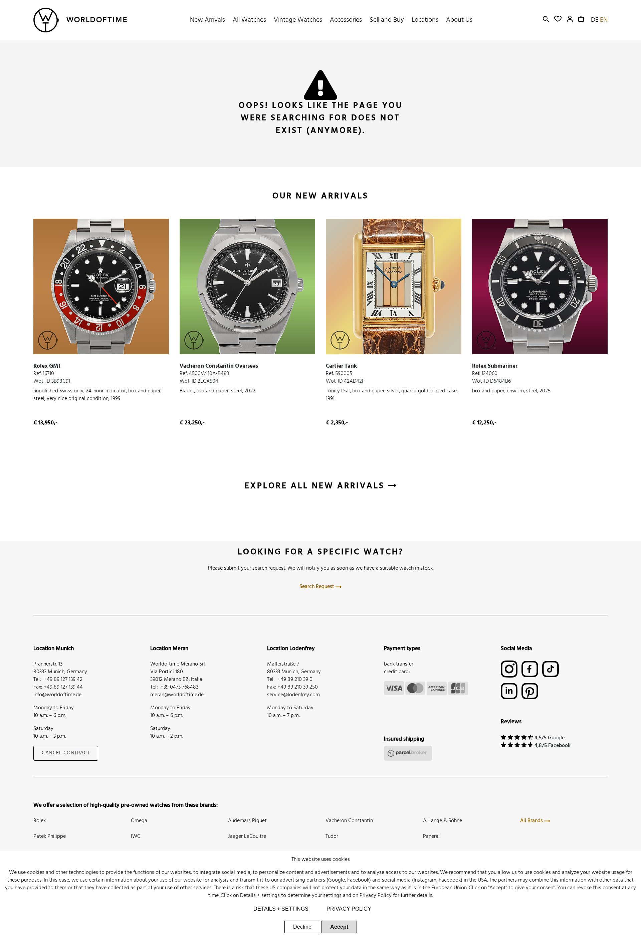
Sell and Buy (387, 20)
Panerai (431, 836)
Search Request (317, 586)
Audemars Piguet (247, 820)
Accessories (346, 20)
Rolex (39, 820)
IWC (136, 836)
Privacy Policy (376, 895)
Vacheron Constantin (349, 820)
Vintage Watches (298, 20)
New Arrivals (207, 20)
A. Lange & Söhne (442, 820)
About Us (459, 20)
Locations (425, 20)
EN (604, 20)
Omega (139, 820)
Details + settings (260, 895)
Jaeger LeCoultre (247, 836)
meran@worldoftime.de (177, 695)
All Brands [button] (532, 820)
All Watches (249, 20)
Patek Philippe (49, 836)
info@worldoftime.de (57, 695)
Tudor (332, 836)
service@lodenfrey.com (293, 695)
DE (595, 20)
